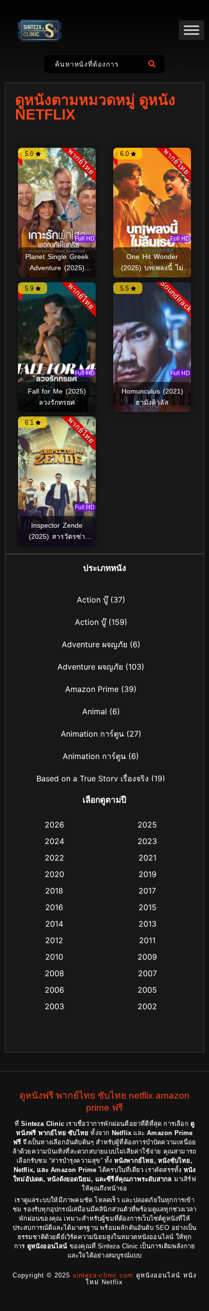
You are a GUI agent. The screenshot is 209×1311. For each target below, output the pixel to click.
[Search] (154, 64)
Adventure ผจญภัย (94, 644)
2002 (147, 1006)
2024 (54, 841)
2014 (54, 924)
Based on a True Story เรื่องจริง (92, 778)
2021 (148, 857)
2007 (147, 973)
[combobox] (93, 64)
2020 (54, 874)
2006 (54, 990)
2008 (54, 973)
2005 (147, 990)
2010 (54, 957)
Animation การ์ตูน (92, 734)
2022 (54, 857)
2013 (148, 924)
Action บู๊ (92, 599)
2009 (147, 957)
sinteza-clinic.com (103, 1275)
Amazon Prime (92, 689)
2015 (148, 907)
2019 (148, 874)
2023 (147, 841)
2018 (54, 891)
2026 (54, 824)
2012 (54, 940)
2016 (54, 907)
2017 (147, 891)
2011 (147, 940)
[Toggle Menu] (191, 29)
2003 (54, 1006)
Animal (94, 711)
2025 (147, 824)
